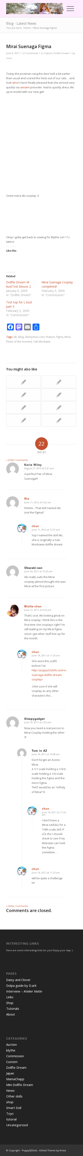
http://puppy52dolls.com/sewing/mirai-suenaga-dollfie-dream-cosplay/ (57, 674)
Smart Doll (13, 1108)
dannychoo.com (34, 336)
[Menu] (70, 8)
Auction (11, 1044)
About (10, 1014)
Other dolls (14, 1096)
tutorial (11, 1119)
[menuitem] (60, 8)
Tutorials (12, 1008)
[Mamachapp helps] (59, 420)
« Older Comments (17, 460)
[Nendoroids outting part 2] (23, 407)
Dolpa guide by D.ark (21, 985)
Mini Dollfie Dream (19, 1085)
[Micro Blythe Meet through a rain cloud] (23, 382)
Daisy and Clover (18, 980)
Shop (9, 1003)
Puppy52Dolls (29, 1150)
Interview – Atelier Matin (24, 991)
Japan (10, 1073)
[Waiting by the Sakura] (59, 394)
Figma (59, 336)
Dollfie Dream (61, 53)
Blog (21, 336)
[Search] (60, 8)
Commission (15, 1056)
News (10, 1090)
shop (9, 1102)
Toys (10, 1113)
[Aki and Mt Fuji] (59, 407)
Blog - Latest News (21, 23)
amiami (25, 87)
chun (9, 58)
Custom (48, 53)
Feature (50, 336)
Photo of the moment (19, 341)
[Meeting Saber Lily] (23, 420)
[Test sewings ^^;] (59, 382)
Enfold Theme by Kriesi (52, 1150)
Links (9, 997)
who (15, 83)
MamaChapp (15, 1079)
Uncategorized (17, 1125)
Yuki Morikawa (41, 341)
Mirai (67, 336)
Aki (15, 336)
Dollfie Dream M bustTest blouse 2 (18, 284)
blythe (10, 1050)
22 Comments (30, 53)
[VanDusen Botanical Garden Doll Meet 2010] (23, 394)
